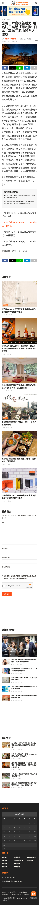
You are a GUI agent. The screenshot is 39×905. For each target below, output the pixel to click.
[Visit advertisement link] (19, 11)
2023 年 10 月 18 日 (17, 664)
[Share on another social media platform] (34, 68)
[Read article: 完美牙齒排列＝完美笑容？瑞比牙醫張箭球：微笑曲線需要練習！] (6, 662)
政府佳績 (17, 857)
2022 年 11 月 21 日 (17, 682)
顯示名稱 (5, 548)
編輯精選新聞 (31, 857)
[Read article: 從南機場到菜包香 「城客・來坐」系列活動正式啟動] (19, 407)
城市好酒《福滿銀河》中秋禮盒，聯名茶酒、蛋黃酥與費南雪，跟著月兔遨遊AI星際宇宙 (19, 348)
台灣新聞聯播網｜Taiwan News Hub (16, 898)
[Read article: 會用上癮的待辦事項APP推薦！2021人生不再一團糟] (6, 689)
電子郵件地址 (7, 557)
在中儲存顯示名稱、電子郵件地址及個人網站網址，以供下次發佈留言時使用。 (20, 577)
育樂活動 (30, 860)
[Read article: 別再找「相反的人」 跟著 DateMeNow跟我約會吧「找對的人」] (6, 756)
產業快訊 (17, 866)
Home (3, 19)
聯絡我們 (12, 892)
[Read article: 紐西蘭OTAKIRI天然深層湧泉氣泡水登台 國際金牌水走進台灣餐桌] (19, 294)
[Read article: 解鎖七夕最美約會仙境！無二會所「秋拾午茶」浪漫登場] (19, 444)
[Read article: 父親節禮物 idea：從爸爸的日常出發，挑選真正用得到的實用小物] (19, 480)
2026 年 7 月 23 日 (7, 427)
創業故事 (4, 860)
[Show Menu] (3, 3)
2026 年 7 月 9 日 (6, 501)
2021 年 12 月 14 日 (17, 673)
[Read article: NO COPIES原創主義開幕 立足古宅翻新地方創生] (6, 680)
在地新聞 (4, 863)
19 (14, 836)
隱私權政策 (5, 894)
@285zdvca (11, 877)
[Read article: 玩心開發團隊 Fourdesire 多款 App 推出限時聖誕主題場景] (6, 671)
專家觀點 (4, 866)
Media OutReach (11, 39)
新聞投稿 (26, 894)
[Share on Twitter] (12, 68)
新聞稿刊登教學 (16, 894)
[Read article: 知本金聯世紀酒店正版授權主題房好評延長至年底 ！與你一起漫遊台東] (19, 370)
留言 (4, 522)
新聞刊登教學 (18, 860)
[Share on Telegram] (27, 68)
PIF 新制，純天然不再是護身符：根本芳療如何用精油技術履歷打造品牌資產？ (23, 745)
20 (19, 836)
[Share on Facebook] (5, 68)
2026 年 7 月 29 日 (7, 391)
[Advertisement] (19, 268)
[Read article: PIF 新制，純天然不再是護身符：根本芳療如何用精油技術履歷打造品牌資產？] (6, 745)
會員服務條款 (23, 892)
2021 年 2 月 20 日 (26, 39)
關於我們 (4, 892)
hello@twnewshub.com (15, 881)
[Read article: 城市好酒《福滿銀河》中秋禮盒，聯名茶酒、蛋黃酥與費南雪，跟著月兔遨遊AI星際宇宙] (19, 331)
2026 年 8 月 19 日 (17, 749)
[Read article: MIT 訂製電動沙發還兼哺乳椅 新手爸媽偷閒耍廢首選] (6, 698)
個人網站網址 (6, 567)
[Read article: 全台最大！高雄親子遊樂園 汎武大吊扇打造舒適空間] (6, 776)
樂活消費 (9, 19)
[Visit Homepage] (19, 3)
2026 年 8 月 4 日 (6, 354)
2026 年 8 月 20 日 (7, 314)
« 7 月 (4, 848)
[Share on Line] (19, 68)
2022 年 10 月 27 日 (9, 654)
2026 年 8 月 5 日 (16, 758)
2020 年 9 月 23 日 (17, 691)
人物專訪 (4, 857)
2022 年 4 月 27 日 (17, 700)
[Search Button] (36, 3)
